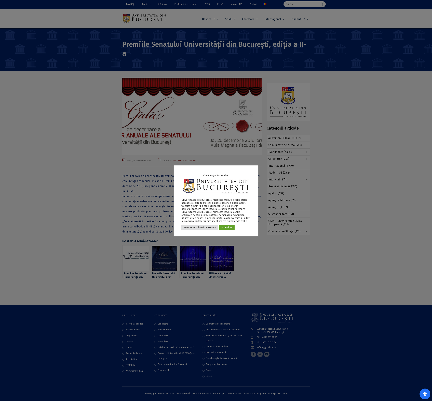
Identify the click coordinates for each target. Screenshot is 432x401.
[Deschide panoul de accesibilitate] (425, 394)
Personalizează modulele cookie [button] (199, 227)
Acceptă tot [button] (227, 227)
